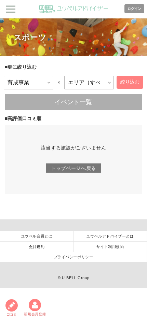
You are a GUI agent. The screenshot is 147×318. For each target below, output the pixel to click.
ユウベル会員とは (36, 236)
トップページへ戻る (73, 168)
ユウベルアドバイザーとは (110, 236)
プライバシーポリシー (73, 257)
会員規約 (36, 247)
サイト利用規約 (110, 247)
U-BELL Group (75, 278)
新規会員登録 (35, 314)
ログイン (134, 9)
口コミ (11, 314)
